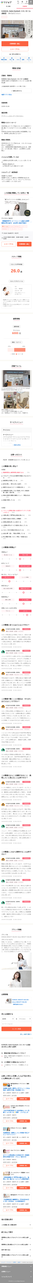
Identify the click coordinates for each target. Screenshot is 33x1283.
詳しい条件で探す (25, 1034)
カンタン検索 (16, 1029)
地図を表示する (17, 91)
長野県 (14, 1262)
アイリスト (9, 1262)
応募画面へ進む (15, 43)
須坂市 (19, 1262)
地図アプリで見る (6, 94)
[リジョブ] (6, 2)
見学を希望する (16, 54)
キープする (15, 49)
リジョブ (3, 1262)
